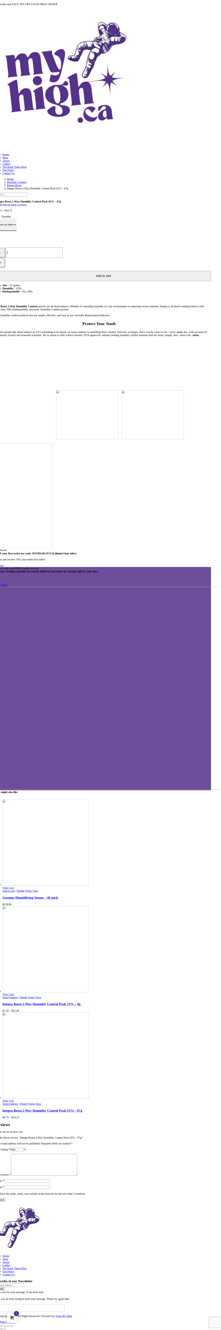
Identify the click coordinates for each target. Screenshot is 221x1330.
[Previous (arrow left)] (1, 1329)
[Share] (8, 1326)
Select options (10, 997)
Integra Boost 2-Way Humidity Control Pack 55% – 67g (42, 1110)
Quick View (31, 890)
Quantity (6, 216)
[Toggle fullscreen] (4, 1326)
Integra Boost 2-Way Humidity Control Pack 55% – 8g (41, 1004)
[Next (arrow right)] (4, 1329)
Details (20, 890)
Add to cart (8, 890)
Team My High (63, 1316)
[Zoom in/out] (1, 1326)
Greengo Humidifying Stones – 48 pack (30, 897)
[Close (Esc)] (11, 1326)
